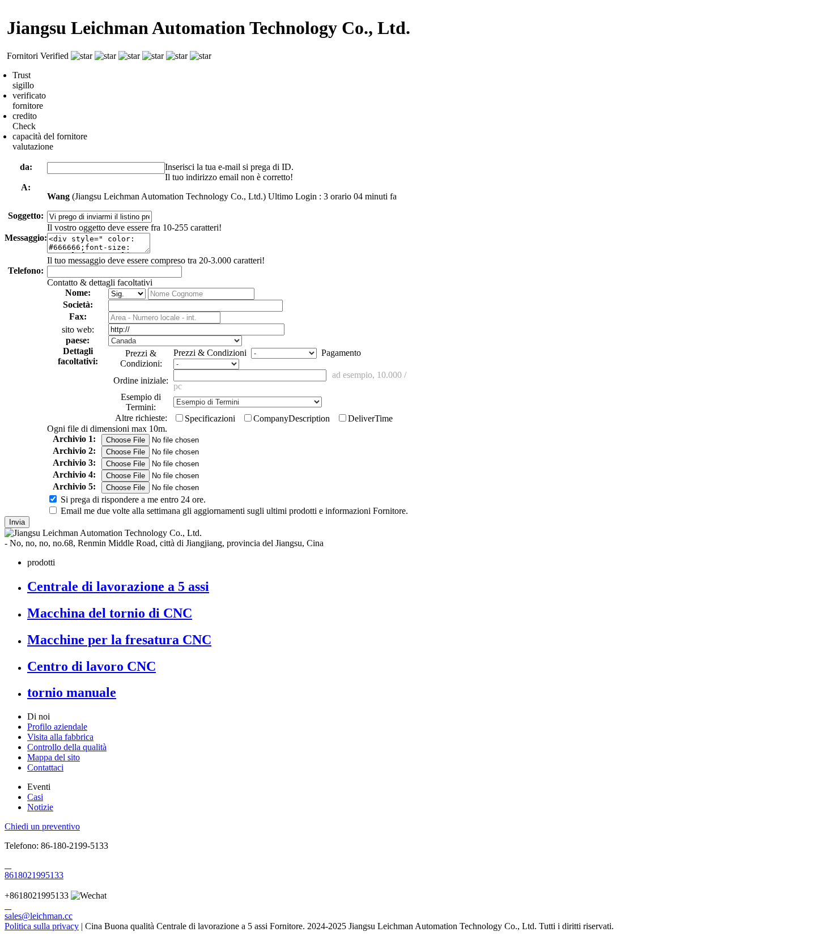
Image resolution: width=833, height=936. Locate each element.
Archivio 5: (74, 486)
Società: (78, 304)
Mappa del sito (53, 757)
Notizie (40, 807)
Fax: (78, 316)
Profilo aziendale (57, 726)
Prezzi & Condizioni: (141, 358)
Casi (35, 797)
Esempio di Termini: (141, 402)
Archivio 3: (74, 462)
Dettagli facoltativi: (78, 356)
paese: (78, 340)
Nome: (78, 292)
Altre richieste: (141, 418)
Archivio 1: (74, 439)
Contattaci (45, 767)
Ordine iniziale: (140, 380)
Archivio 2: (74, 451)
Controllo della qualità (67, 747)
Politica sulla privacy (42, 926)
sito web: (78, 329)
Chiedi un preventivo (42, 826)
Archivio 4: (74, 474)
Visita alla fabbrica (60, 737)
